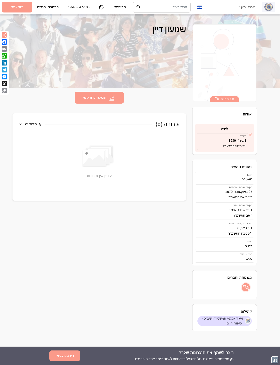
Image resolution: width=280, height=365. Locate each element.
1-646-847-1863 (79, 7)
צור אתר (17, 7)
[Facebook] (4, 41)
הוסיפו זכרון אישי (94, 97)
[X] (4, 83)
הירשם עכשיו (65, 355)
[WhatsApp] (4, 55)
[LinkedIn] (4, 62)
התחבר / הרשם (48, 7)
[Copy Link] (4, 90)
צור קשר (120, 7)
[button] (246, 4)
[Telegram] (4, 69)
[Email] (4, 48)
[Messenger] (4, 76)
